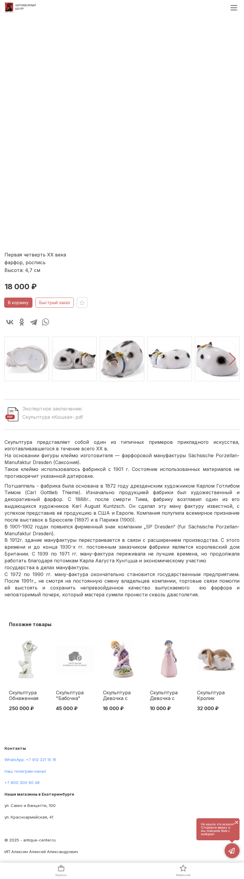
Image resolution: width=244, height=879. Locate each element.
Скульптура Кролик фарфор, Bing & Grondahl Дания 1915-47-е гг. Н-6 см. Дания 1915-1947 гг (215, 696)
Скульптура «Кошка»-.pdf (52, 417)
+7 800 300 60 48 (22, 782)
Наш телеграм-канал (25, 771)
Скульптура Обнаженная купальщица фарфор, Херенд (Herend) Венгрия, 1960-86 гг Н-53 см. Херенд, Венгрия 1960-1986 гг (26, 696)
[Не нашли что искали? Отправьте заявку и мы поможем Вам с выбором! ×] (232, 850)
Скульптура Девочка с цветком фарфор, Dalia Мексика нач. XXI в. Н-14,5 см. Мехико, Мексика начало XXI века (166, 696)
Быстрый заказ (54, 302)
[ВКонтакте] (9, 322)
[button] (233, 358)
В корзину (18, 302)
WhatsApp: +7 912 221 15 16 (30, 759)
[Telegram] (33, 322)
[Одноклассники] (21, 322)
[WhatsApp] (45, 322)
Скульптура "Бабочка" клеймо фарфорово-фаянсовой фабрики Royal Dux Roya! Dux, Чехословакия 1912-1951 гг (74, 696)
